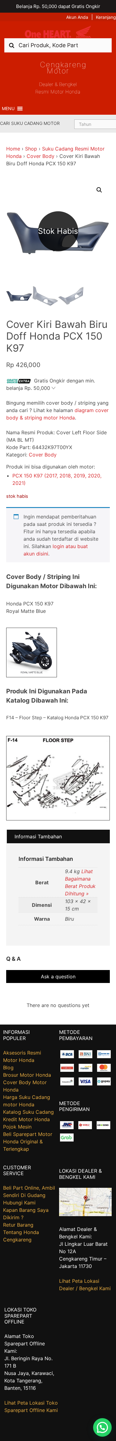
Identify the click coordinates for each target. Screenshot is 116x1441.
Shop (31, 149)
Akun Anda (77, 17)
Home (13, 149)
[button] (8, 108)
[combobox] (58, 45)
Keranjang (106, 17)
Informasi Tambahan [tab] (38, 836)
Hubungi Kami (19, 1202)
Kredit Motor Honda (26, 1119)
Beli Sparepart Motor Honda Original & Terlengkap (27, 1141)
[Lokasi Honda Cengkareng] (85, 1214)
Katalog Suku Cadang (28, 1112)
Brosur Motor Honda (27, 1075)
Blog (8, 1067)
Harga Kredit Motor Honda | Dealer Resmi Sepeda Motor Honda (58, 32)
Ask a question (58, 976)
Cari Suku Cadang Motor (30, 123)
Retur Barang (18, 1225)
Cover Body (40, 156)
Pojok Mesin (17, 1127)
